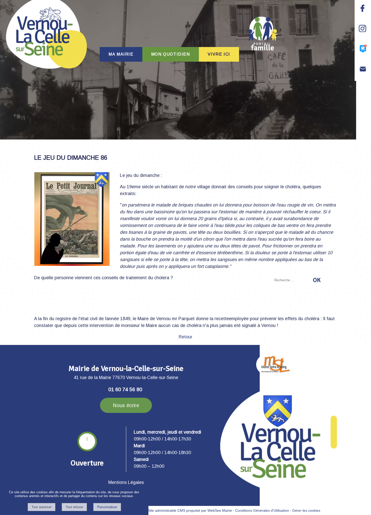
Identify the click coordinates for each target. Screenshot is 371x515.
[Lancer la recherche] (316, 280)
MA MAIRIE (121, 54)
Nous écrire (126, 405)
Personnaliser (107, 507)
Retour (185, 336)
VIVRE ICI (219, 54)
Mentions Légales (126, 482)
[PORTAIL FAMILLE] (262, 33)
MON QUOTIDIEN (170, 54)
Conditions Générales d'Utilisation (262, 510)
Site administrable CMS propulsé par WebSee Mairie (190, 510)
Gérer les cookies (306, 510)
